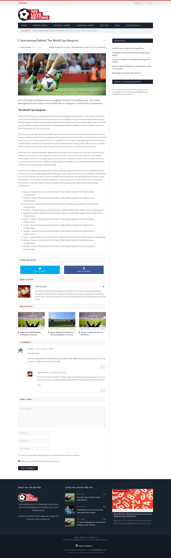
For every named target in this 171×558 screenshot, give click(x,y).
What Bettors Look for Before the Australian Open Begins (56, 3)
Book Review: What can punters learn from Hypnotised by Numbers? (133, 515)
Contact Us (93, 537)
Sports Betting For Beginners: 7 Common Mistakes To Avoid (62, 333)
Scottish (104, 25)
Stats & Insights (44, 31)
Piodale (30, 349)
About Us (83, 537)
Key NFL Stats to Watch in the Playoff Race (128, 48)
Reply (102, 366)
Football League (62, 25)
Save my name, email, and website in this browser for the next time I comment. (50, 455)
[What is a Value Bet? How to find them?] (92, 321)
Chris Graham (25, 47)
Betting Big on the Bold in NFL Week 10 (126, 73)
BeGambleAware (96, 550)
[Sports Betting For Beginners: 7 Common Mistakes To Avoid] (62, 321)
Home (35, 31)
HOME (23, 25)
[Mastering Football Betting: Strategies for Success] (31, 321)
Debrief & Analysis (57, 31)
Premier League (40, 25)
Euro (117, 25)
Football (67, 47)
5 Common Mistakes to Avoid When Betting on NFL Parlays (91, 523)
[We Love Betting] (33, 14)
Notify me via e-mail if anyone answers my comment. (40, 461)
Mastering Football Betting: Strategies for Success (30, 333)
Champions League (85, 25)
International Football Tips (82, 47)
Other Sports (132, 25)
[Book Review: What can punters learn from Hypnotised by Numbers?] (132, 499)
